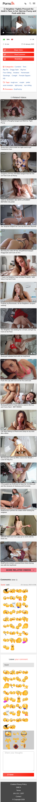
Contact (18, 796)
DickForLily (18, 89)
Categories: (9, 67)
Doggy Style (14, 70)
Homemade (25, 72)
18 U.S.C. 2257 (18, 793)
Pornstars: (9, 89)
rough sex (14, 82)
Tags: (8, 82)
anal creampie (8, 85)
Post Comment (20, 54)
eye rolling (27, 85)
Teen (24, 67)
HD (4, 78)
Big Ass (23, 70)
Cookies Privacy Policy (18, 784)
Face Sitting (7, 72)
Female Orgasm (24, 75)
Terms (18, 790)
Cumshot (18, 67)
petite (28, 82)
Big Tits (5, 70)
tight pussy (18, 85)
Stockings (6, 75)
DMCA (18, 787)
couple (21, 82)
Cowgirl (14, 75)
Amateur (16, 72)
